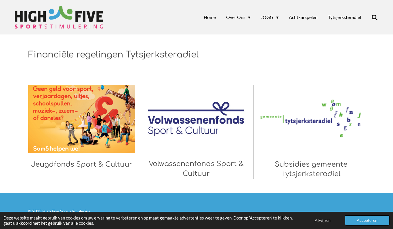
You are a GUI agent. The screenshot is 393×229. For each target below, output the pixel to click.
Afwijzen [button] (323, 220)
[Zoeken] (374, 17)
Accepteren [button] (367, 220)
